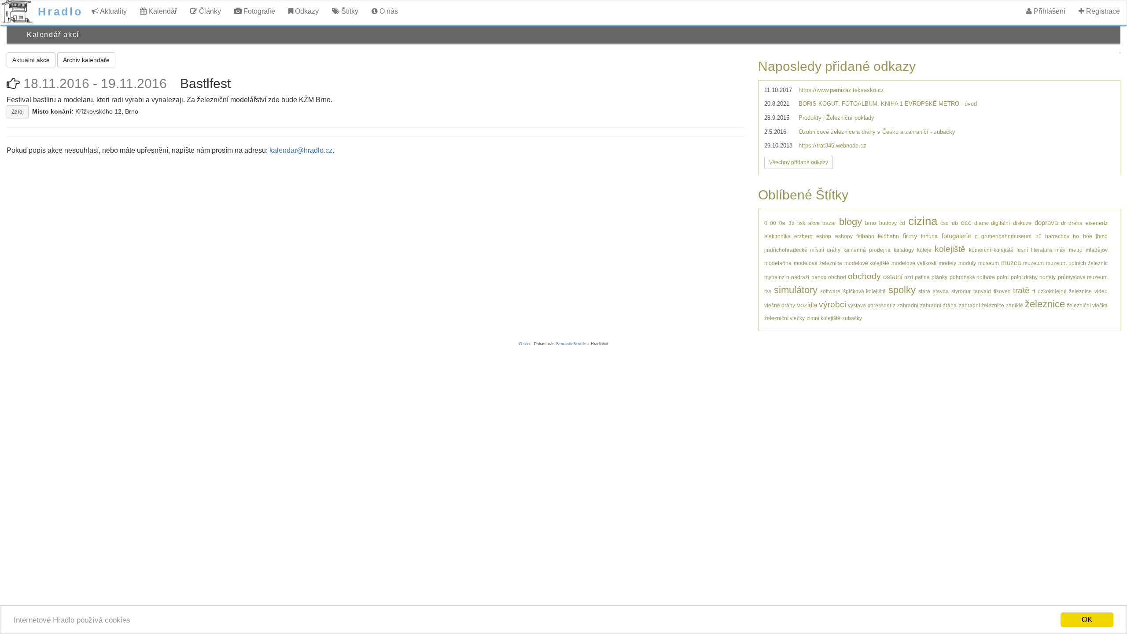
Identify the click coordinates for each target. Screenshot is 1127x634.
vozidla (807, 305)
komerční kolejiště (991, 250)
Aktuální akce (31, 59)
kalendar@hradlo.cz (300, 150)
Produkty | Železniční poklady (836, 117)
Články (209, 11)
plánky (939, 277)
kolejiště (950, 249)
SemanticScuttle (571, 344)
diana (981, 223)
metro (1076, 250)
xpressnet (879, 305)
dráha (1075, 223)
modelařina (778, 263)
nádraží (800, 277)
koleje (924, 250)
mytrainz (774, 277)
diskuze (1022, 223)
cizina (922, 221)
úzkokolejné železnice (1065, 291)
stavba (941, 291)
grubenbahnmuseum (1006, 236)
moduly (967, 263)
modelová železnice (818, 263)
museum (988, 263)
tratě (1021, 290)
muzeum (1033, 263)
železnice (1045, 304)
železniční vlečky (784, 318)
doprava (1046, 222)
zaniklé (1014, 305)
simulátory (796, 289)
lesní (1022, 250)
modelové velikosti (913, 263)
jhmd (1102, 236)
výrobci (832, 304)
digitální (1000, 223)
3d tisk (796, 223)
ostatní (892, 276)
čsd (944, 223)
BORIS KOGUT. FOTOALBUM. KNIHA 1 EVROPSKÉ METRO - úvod (888, 103)
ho (1076, 236)
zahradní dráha (938, 305)
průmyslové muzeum (1083, 277)
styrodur (961, 291)
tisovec (1002, 291)
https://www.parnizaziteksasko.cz (841, 90)
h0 (1038, 236)
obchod (837, 277)
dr (1063, 223)
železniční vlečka (1087, 305)
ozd (908, 277)
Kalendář (162, 11)
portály (1047, 277)
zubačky (852, 318)
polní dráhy (1024, 277)
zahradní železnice (981, 305)
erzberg (803, 236)
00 (773, 223)
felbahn (865, 236)
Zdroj (17, 112)
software (830, 291)
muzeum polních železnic (1077, 263)
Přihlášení (1048, 11)
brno (870, 223)
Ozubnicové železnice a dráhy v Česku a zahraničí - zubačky (877, 132)
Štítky (348, 11)
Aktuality (113, 11)
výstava (857, 305)
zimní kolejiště (823, 318)
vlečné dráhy (779, 305)
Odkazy (306, 11)
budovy (888, 223)
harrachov (1057, 236)
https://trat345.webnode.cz (832, 145)
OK (1087, 620)
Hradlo (60, 11)
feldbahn (888, 236)
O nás (388, 11)
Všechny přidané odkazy (798, 162)
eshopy (844, 236)
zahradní (907, 305)
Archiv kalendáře (86, 59)
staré (924, 291)
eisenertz (1097, 223)
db (955, 223)
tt (1033, 291)
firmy (910, 236)
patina (922, 277)
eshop (823, 236)
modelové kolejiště (867, 263)
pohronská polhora (972, 277)
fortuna (929, 236)
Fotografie (258, 11)
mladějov (1097, 250)
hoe (1087, 236)
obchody (864, 276)
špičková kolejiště (864, 291)
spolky (902, 289)
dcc (966, 222)
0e (782, 223)
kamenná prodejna (866, 250)
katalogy (904, 250)
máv (1060, 250)
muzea (1011, 262)
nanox (818, 277)
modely (947, 263)
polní (1003, 277)
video (1101, 291)
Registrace (1102, 11)
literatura (1041, 250)
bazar (829, 223)
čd (902, 223)
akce (814, 223)
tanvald (982, 291)
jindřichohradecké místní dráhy (802, 250)
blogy (850, 221)
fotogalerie (956, 236)
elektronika (777, 236)
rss (767, 291)
